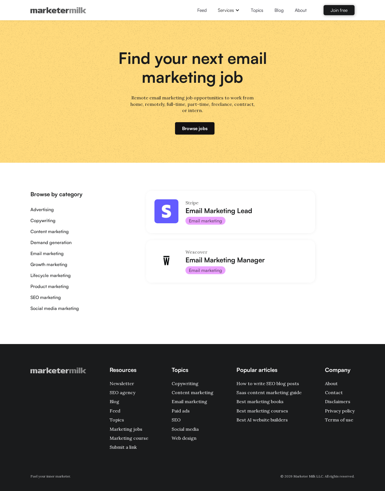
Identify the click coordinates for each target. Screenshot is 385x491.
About (301, 10)
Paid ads (181, 411)
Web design (184, 438)
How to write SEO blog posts (267, 383)
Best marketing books (260, 401)
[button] (228, 10)
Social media (185, 429)
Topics (257, 10)
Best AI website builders (262, 420)
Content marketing (192, 392)
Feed (202, 10)
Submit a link (123, 447)
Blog (279, 10)
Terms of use (339, 420)
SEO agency (122, 392)
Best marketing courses (262, 411)
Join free (339, 10)
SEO (176, 420)
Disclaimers (337, 401)
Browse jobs (194, 128)
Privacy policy (340, 411)
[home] (58, 10)
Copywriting (185, 383)
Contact (334, 392)
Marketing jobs (126, 429)
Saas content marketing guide (269, 392)
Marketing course (129, 438)
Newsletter (122, 383)
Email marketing (189, 401)
